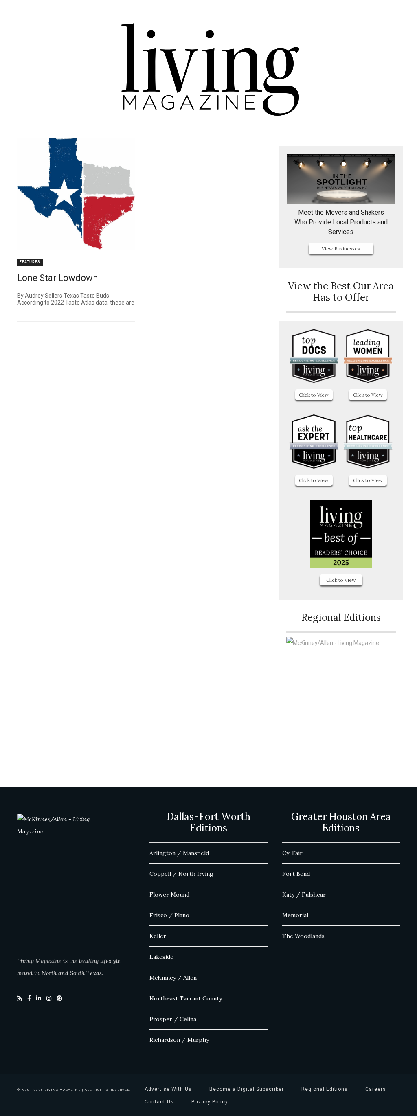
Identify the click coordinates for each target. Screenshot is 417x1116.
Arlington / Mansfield (179, 853)
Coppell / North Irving (181, 873)
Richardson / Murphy (179, 1040)
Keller (157, 936)
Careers (375, 1089)
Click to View (314, 395)
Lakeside (161, 956)
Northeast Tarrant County (185, 998)
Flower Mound (169, 894)
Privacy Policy (209, 1102)
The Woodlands (303, 936)
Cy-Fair (292, 853)
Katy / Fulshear (304, 894)
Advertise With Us (168, 1089)
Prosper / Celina (172, 1019)
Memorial (295, 915)
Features (30, 262)
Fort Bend (296, 873)
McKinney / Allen (173, 977)
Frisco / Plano (169, 915)
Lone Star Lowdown (57, 278)
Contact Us (159, 1102)
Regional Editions (324, 1089)
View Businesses (341, 249)
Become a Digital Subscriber (246, 1089)
